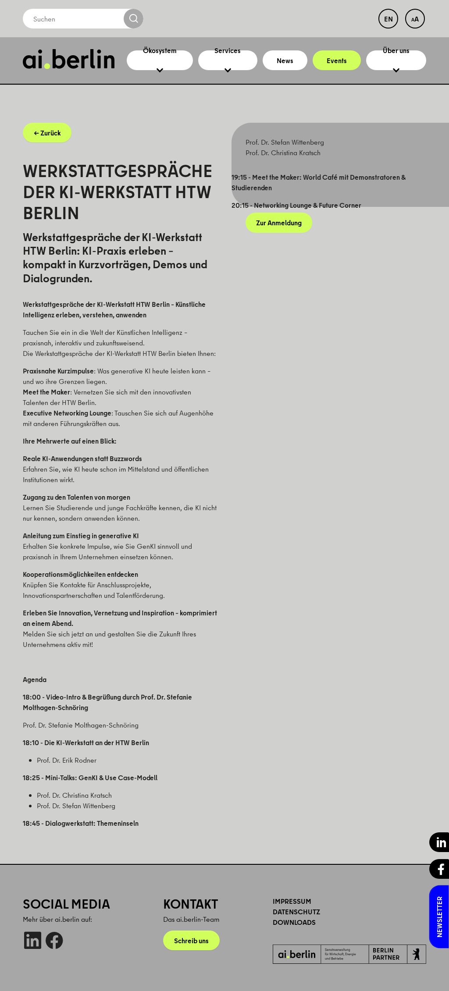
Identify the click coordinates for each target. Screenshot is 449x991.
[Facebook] (54, 940)
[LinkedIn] (33, 940)
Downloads (294, 922)
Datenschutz (296, 911)
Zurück (50, 133)
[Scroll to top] (429, 971)
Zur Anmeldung (279, 222)
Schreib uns (191, 940)
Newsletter (439, 917)
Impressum (292, 901)
